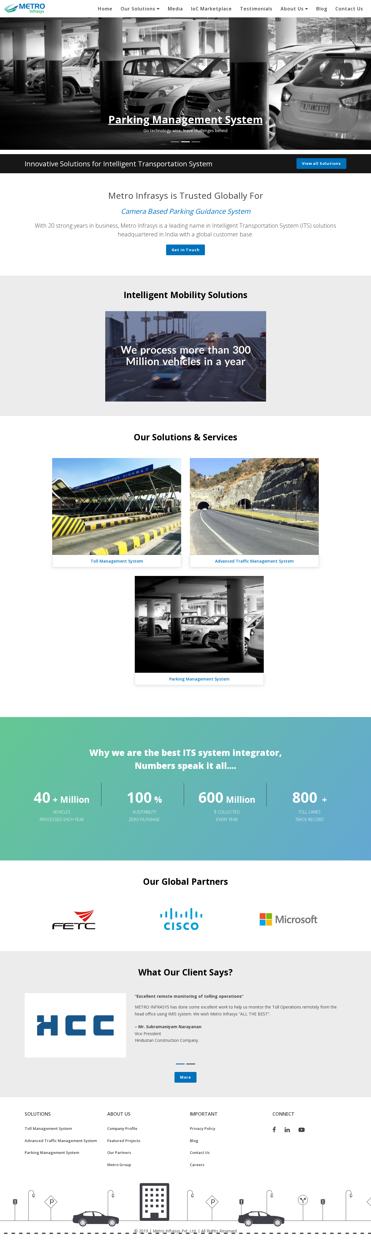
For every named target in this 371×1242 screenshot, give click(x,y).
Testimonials (256, 9)
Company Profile (122, 1128)
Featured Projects (123, 1140)
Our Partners (119, 1152)
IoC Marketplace (211, 9)
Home (105, 9)
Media (175, 9)
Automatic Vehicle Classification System (185, 211)
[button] (28, 83)
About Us (293, 9)
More (185, 1077)
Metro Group (119, 1164)
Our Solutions (139, 9)
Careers (197, 1164)
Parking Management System (199, 679)
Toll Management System (116, 561)
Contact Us (349, 9)
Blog (321, 9)
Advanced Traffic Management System (185, 119)
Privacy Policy (202, 1128)
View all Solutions (321, 163)
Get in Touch (186, 249)
